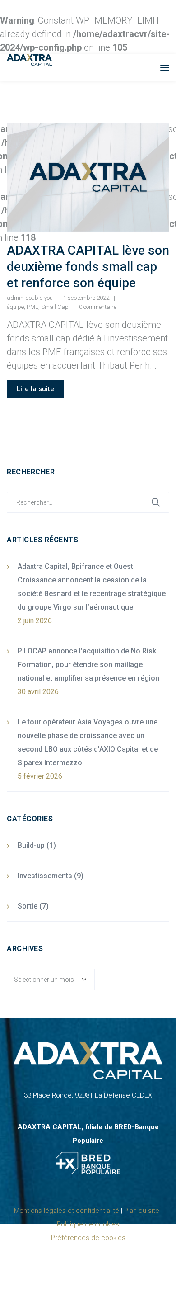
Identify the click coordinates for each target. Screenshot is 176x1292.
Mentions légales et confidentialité (66, 1211)
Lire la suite (35, 389)
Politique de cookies (88, 1224)
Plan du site (141, 1211)
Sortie (27, 906)
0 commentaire (97, 306)
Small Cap (55, 306)
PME (32, 306)
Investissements (45, 875)
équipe (15, 306)
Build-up (31, 845)
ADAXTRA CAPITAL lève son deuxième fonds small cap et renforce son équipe (88, 266)
